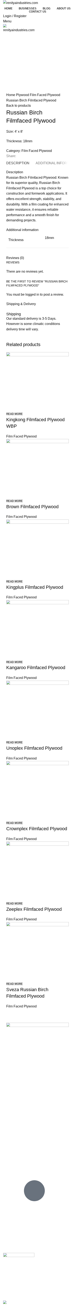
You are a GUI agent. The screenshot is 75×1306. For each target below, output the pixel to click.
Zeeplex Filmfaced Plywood (34, 909)
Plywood (23, 95)
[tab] (17, 163)
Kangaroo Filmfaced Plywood (35, 667)
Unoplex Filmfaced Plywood (34, 748)
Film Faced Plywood (45, 95)
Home (11, 95)
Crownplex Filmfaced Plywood (36, 828)
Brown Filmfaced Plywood (32, 506)
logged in (32, 294)
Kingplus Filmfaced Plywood (34, 587)
